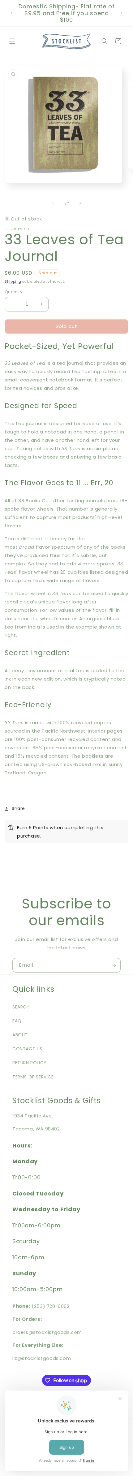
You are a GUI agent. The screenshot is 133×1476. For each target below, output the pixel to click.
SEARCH (21, 1007)
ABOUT (20, 1035)
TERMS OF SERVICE (33, 1077)
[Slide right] (80, 203)
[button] (12, 41)
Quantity (13, 292)
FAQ (17, 1021)
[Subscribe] (113, 965)
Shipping (13, 281)
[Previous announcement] (11, 13)
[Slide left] (53, 203)
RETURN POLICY (29, 1063)
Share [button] (18, 808)
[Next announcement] (121, 13)
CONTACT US (27, 1049)
